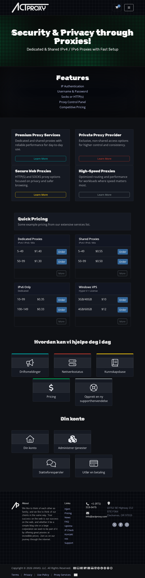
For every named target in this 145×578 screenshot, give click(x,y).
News (67, 517)
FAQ (67, 521)
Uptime (68, 525)
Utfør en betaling (93, 472)
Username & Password (72, 91)
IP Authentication (72, 86)
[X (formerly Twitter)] (114, 524)
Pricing (51, 397)
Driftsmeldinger (30, 372)
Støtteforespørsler (51, 472)
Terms (15, 574)
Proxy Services (62, 574)
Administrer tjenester (72, 448)
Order (61, 251)
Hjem (67, 508)
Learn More (41, 158)
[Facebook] (120, 524)
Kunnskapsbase (115, 372)
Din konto (30, 448)
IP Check (69, 530)
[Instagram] (127, 524)
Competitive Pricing (73, 107)
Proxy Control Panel (72, 102)
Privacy (28, 574)
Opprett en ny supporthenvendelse (94, 399)
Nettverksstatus (72, 372)
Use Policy (43, 574)
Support (69, 542)
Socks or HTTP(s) (72, 97)
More (61, 273)
